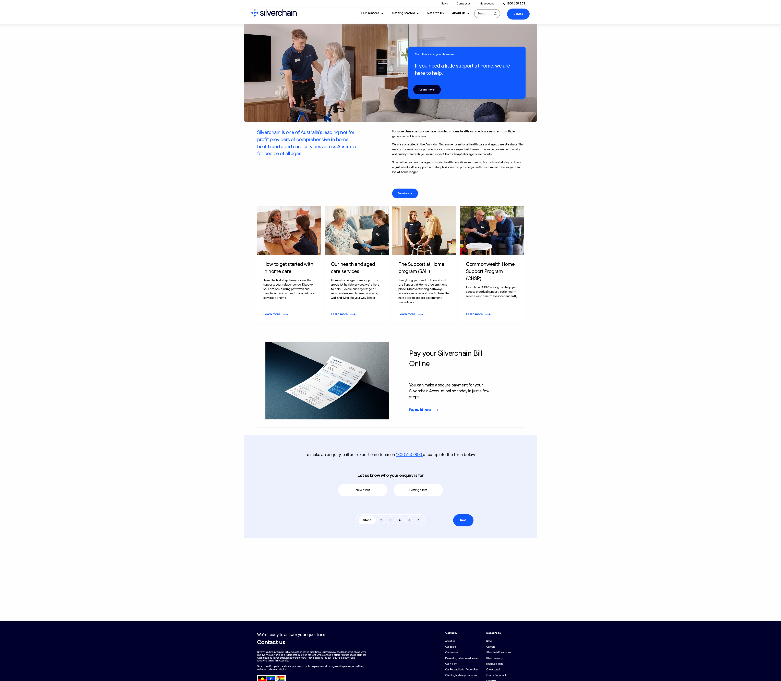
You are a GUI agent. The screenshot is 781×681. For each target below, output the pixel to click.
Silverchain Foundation (498, 652)
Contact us (463, 3)
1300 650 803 (516, 3)
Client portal (493, 669)
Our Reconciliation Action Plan (461, 669)
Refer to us (435, 13)
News (444, 3)
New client (363, 490)
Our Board (450, 646)
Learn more (427, 90)
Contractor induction (497, 675)
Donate (518, 14)
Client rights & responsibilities (461, 675)
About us (458, 13)
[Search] (495, 13)
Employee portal (495, 664)
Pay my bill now (420, 409)
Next (463, 520)
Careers (490, 646)
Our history (451, 664)
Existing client (418, 490)
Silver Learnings (494, 658)
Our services (370, 13)
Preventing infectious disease (461, 658)
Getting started (403, 13)
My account (487, 3)
